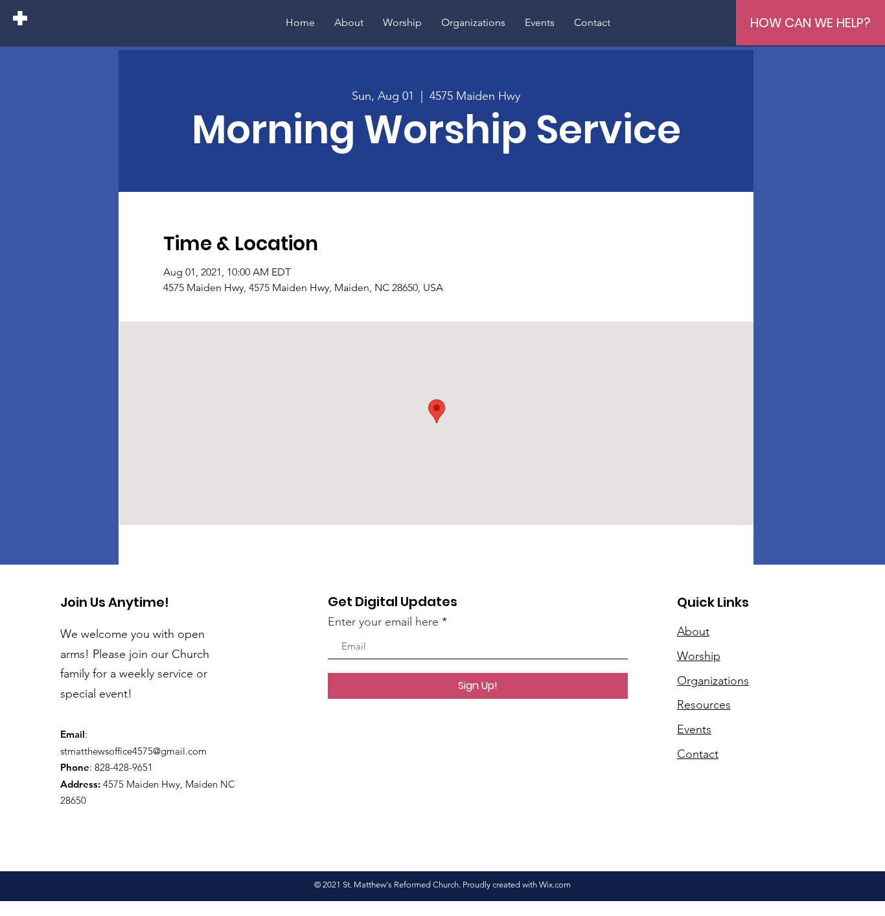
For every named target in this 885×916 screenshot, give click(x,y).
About (693, 631)
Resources (704, 705)
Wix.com (555, 884)
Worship (698, 656)
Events (694, 729)
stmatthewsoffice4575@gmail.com (133, 751)
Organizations (713, 681)
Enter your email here (383, 622)
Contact (697, 754)
